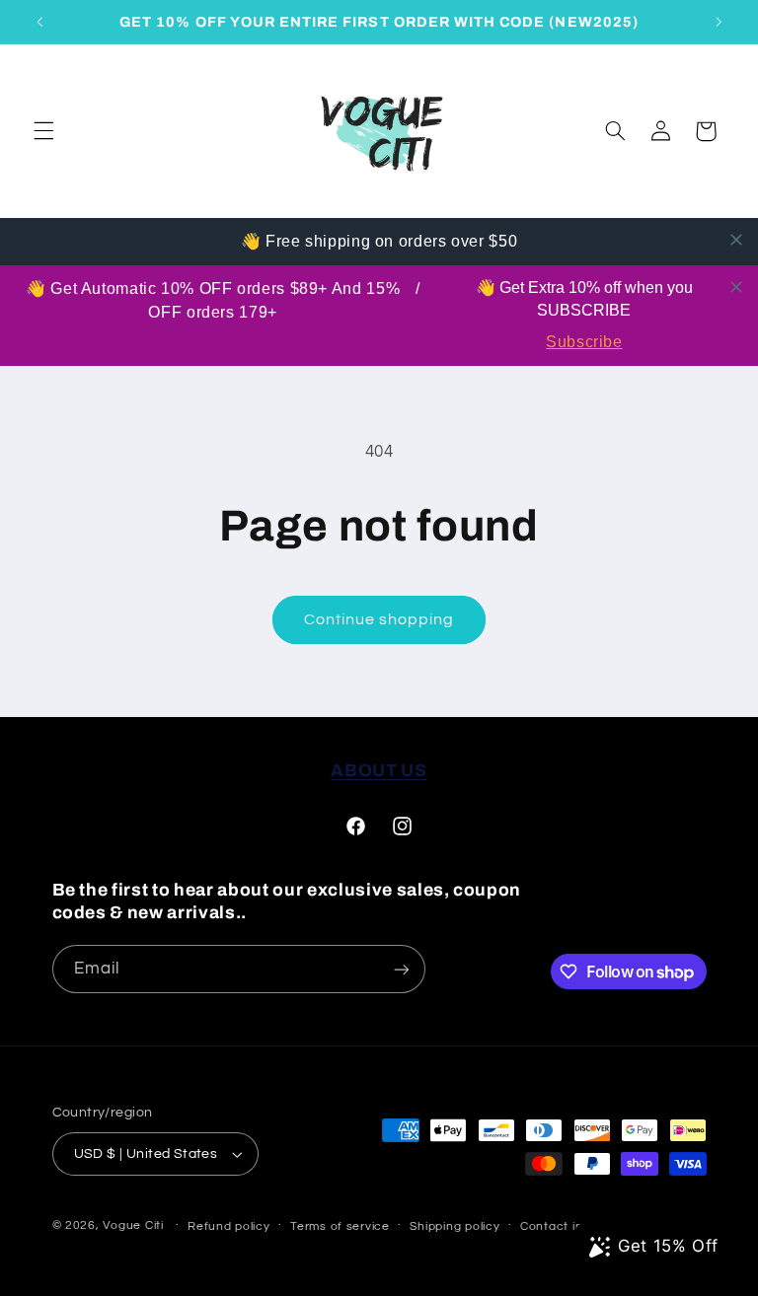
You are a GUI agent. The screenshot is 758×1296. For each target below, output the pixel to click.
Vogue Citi (133, 1225)
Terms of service (340, 1226)
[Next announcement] (718, 21)
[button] (43, 131)
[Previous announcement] (39, 21)
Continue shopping (379, 619)
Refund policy (229, 1226)
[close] (736, 239)
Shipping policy (454, 1226)
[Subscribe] (400, 969)
